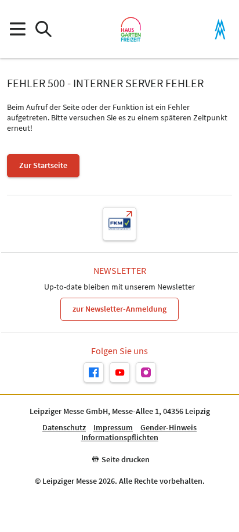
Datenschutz (64, 428)
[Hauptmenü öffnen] (17, 29)
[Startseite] (131, 29)
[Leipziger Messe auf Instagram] (146, 372)
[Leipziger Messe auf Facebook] (94, 372)
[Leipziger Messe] (220, 29)
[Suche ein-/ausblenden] (43, 29)
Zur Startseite (43, 165)
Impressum (113, 428)
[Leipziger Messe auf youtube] (120, 372)
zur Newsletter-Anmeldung (119, 309)
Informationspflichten (119, 437)
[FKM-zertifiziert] (119, 224)
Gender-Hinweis (168, 428)
